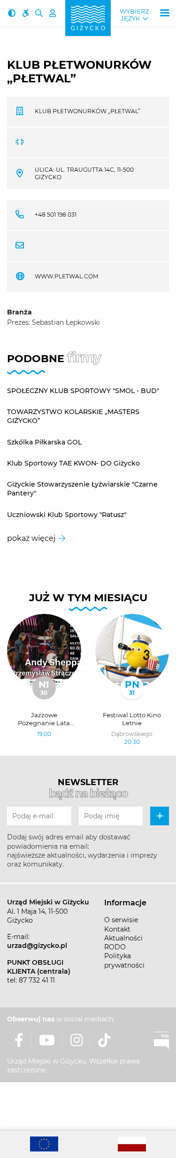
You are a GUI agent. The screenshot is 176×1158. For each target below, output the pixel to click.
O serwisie (121, 920)
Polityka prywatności (124, 960)
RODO (115, 947)
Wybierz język (134, 15)
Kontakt (117, 929)
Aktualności (123, 938)
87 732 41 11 (37, 980)
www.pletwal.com (66, 276)
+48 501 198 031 (56, 214)
